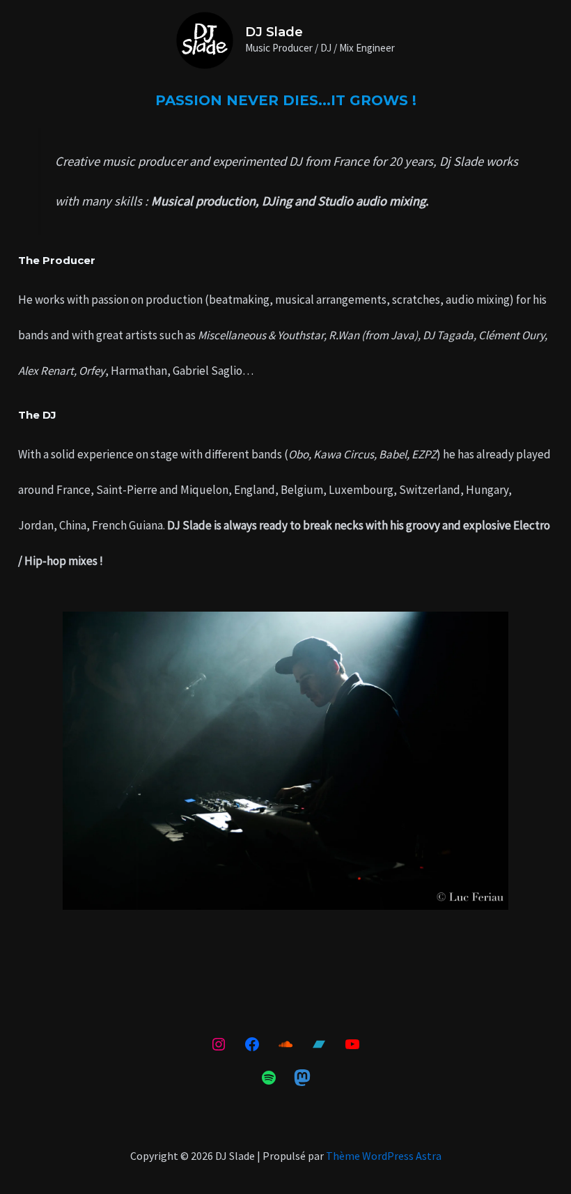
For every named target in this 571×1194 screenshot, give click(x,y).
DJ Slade (274, 32)
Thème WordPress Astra (383, 1156)
